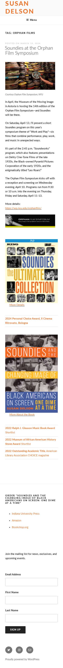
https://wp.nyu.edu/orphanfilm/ (23, 208)
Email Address (13, 574)
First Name (12, 592)
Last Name (11, 610)
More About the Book (22, 414)
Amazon (16, 520)
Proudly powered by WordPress (22, 659)
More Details (16, 305)
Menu (33, 20)
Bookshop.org (20, 527)
